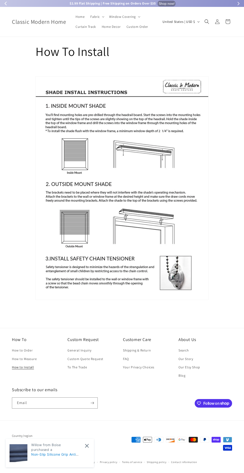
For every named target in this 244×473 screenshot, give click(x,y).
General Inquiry (79, 350)
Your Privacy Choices (138, 367)
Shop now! (166, 3)
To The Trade (77, 367)
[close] (87, 446)
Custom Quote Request (85, 359)
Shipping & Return (137, 350)
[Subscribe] (92, 403)
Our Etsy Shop (189, 367)
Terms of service (132, 462)
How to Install (23, 367)
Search (183, 350)
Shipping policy (157, 462)
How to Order (22, 350)
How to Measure (24, 359)
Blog (181, 375)
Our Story (185, 359)
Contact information (184, 462)
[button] (96, 17)
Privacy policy (108, 462)
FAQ (126, 359)
